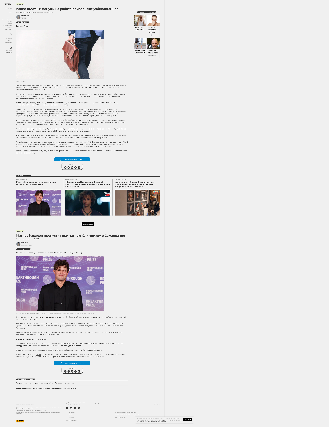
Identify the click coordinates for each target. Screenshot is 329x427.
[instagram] (71, 408)
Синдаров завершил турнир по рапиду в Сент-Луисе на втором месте (45, 383)
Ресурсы (9, 21)
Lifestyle (9, 27)
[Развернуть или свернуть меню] (11, 34)
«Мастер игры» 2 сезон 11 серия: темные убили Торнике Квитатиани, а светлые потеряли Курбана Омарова (135, 184)
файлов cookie (162, 421)
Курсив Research (7, 25)
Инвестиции (8, 17)
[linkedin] (79, 408)
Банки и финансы (7, 19)
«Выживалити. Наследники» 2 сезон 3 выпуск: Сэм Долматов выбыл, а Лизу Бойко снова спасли (87, 184)
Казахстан (9, 50)
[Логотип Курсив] (8, 4)
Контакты (71, 417)
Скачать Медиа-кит (120, 417)
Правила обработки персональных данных (127, 415)
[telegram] (75, 408)
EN (11, 8)
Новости (9, 13)
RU (6, 8)
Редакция (9, 38)
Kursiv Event (8, 29)
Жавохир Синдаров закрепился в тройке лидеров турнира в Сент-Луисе (46, 388)
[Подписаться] (97, 404)
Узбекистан (8, 52)
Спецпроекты (8, 42)
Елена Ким (25, 15)
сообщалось (41, 350)
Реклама (9, 40)
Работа (19, 22)
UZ (8, 8)
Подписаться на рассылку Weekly (76, 402)
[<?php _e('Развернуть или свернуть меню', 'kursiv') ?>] (11, 48)
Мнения (9, 23)
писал (38, 354)
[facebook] (67, 408)
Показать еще (88, 224)
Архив (70, 415)
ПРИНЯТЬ (188, 419)
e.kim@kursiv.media (26, 18)
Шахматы (27, 249)
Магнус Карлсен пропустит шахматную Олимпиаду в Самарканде (36, 183)
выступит (58, 317)
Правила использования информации (125, 412)
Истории (9, 15)
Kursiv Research (73, 420)
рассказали (37, 151)
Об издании (72, 412)
